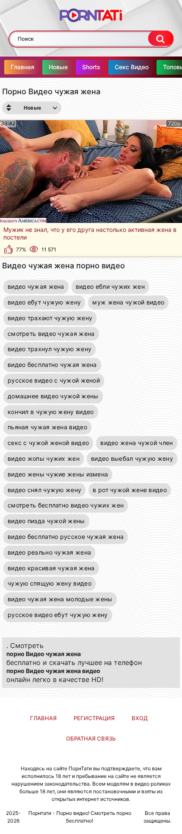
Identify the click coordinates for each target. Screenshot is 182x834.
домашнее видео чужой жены (53, 396)
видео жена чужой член (136, 442)
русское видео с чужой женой (54, 380)
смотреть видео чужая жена (51, 333)
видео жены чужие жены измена (58, 474)
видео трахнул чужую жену (49, 348)
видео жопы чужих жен (44, 458)
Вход (140, 718)
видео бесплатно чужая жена (52, 364)
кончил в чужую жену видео (51, 411)
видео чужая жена (36, 286)
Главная (22, 66)
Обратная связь (91, 738)
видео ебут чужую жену (44, 302)
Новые (58, 66)
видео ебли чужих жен (110, 286)
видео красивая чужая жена (51, 568)
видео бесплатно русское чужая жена (66, 536)
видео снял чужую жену (44, 489)
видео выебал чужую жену (132, 458)
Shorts (91, 66)
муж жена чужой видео (128, 302)
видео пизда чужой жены (46, 520)
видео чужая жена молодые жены (60, 599)
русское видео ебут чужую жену (58, 614)
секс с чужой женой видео (48, 442)
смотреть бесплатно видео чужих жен (66, 505)
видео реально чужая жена (49, 552)
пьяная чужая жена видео (47, 427)
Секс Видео (132, 66)
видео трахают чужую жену (50, 317)
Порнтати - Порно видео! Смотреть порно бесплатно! (79, 817)
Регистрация (94, 718)
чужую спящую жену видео (49, 583)
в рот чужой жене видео (130, 489)
